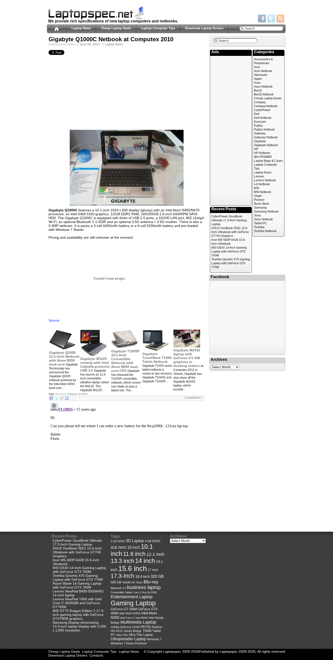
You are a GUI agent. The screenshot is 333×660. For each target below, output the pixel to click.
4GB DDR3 (118, 547)
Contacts (96, 655)
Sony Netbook (263, 219)
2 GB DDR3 (118, 541)
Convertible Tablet (121, 592)
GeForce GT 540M (124, 609)
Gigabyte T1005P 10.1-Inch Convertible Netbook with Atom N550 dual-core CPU (125, 361)
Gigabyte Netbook (266, 145)
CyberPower (262, 110)
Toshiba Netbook (265, 231)
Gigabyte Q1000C (77, 394)
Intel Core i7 (127, 617)
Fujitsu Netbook (264, 129)
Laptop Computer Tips (158, 28)
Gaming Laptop (133, 603)
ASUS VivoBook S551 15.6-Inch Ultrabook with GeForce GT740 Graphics (230, 232)
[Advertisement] (126, 94)
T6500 (147, 631)
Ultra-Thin (122, 634)
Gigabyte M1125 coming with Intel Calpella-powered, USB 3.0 (95, 364)
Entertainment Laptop (132, 596)
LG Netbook (262, 184)
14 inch (145, 560)
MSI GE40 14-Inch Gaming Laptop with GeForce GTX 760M (229, 251)
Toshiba (259, 227)
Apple (258, 79)
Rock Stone (261, 203)
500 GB (116, 582)
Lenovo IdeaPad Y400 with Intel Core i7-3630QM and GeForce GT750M (77, 603)
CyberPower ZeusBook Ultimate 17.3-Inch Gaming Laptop (229, 220)
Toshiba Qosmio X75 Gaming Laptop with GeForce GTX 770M (230, 263)
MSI (256, 188)
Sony (257, 215)
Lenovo (259, 176)
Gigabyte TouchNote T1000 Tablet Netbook (157, 358)
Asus (257, 82)
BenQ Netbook (264, 94)
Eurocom (260, 121)
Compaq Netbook (265, 106)
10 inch (133, 547)
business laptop (144, 587)
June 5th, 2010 (89, 44)
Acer (257, 67)
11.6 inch (134, 554)
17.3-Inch (122, 576)
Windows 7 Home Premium (129, 643)
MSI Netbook (262, 192)
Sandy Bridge (133, 630)
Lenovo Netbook (265, 180)
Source (54, 320)
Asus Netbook (263, 86)
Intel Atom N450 (129, 613)
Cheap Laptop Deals (116, 28)
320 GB (157, 576)
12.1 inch (155, 554)
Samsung (260, 207)
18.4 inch (142, 576)
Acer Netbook (263, 71)
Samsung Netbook (266, 211)
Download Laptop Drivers (204, 28)
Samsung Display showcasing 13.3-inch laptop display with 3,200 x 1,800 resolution (79, 626)
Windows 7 (154, 639)
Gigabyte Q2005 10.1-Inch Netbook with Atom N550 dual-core (64, 358)
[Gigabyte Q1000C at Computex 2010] (127, 168)
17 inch (153, 570)
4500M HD (128, 582)
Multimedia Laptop (138, 622)
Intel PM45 (141, 617)
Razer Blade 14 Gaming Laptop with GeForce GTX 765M (77, 585)
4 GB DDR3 (152, 541)
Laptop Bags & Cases (268, 160)
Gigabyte (260, 141)
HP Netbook (262, 153)
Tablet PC (260, 223)
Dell (256, 114)
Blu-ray (151, 581)
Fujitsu (258, 125)
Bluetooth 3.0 (118, 588)
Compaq (259, 102)
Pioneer (259, 200)
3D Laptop (135, 540)
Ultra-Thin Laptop (141, 635)
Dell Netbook (262, 118)
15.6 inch (132, 568)
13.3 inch (122, 561)
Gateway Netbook (266, 137)
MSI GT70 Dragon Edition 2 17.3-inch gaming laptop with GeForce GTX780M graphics (78, 614)
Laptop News (81, 28)
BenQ (258, 90)
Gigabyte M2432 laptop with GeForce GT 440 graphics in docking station (186, 358)
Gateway (260, 133)
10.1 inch (60, 394)
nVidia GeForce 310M (125, 627)
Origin (258, 196)
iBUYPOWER (263, 157)
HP (256, 149)
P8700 (146, 627)
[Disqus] (127, 462)
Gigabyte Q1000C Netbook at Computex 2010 (111, 39)
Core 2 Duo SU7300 (145, 592)
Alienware (260, 75)
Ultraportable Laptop (128, 639)
